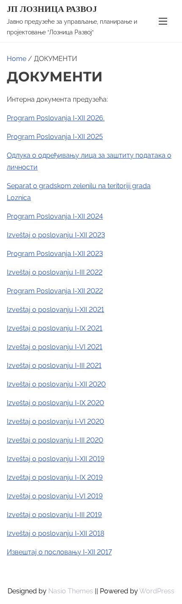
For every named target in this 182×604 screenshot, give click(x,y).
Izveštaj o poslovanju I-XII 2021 (55, 310)
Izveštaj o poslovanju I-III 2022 (54, 272)
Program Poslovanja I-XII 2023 (55, 254)
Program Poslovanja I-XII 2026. (56, 118)
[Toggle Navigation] (163, 21)
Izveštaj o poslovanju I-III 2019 (54, 515)
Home (16, 59)
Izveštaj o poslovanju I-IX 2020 (55, 403)
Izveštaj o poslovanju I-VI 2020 (55, 422)
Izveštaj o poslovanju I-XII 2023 (56, 235)
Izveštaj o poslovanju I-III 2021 (54, 366)
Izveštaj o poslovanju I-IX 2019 (55, 477)
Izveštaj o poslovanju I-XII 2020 (56, 384)
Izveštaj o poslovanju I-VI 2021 (54, 347)
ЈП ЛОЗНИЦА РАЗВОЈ (52, 9)
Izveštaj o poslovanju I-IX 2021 (54, 328)
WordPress (156, 591)
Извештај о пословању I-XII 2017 (59, 552)
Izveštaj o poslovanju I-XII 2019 (56, 459)
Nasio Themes (71, 591)
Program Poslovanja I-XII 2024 (55, 216)
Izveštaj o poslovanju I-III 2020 (55, 440)
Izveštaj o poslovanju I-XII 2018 (55, 533)
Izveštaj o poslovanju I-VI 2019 (55, 496)
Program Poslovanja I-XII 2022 (55, 291)
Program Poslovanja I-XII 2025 (55, 137)
